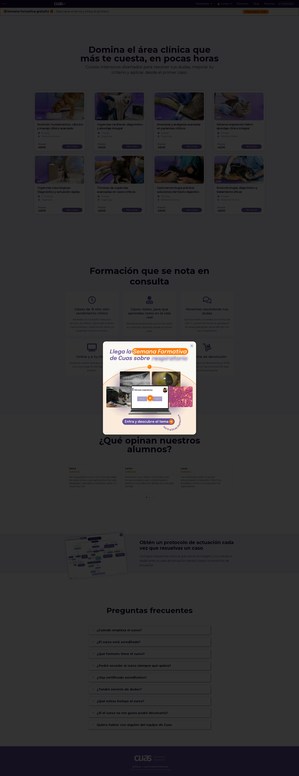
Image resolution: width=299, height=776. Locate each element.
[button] (192, 346)
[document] (149, 388)
